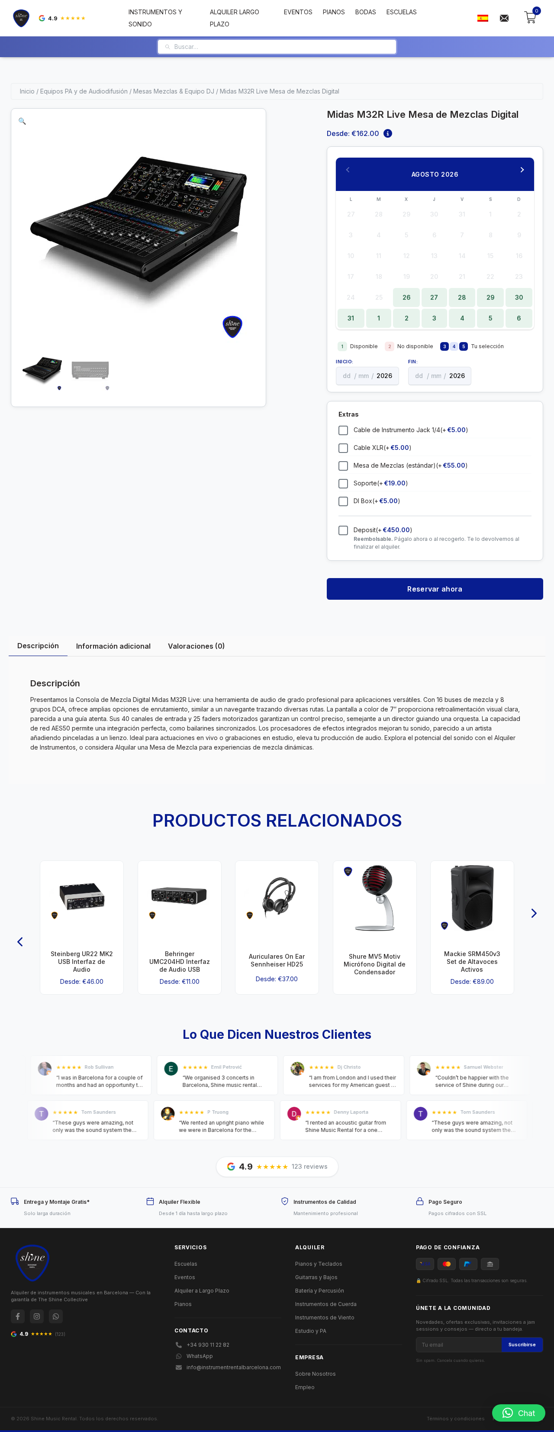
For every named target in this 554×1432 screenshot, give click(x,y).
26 (407, 297)
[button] (22, 121)
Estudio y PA (310, 1331)
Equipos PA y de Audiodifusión (84, 91)
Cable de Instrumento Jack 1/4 (411, 429)
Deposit (383, 529)
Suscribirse (522, 1344)
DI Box (377, 500)
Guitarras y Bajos (316, 1277)
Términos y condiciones (456, 1419)
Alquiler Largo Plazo (234, 18)
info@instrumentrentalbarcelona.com (234, 1367)
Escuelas (402, 12)
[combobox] (282, 46)
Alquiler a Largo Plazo (201, 1290)
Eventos (298, 12)
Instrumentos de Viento (324, 1317)
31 (351, 318)
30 (519, 297)
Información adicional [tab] (113, 646)
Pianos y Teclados (318, 1264)
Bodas (365, 12)
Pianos (334, 12)
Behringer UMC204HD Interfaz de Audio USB (179, 961)
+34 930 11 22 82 (208, 1344)
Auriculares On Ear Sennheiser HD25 (277, 960)
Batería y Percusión (319, 1290)
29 (490, 297)
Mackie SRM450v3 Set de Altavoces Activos (472, 961)
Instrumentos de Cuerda (326, 1304)
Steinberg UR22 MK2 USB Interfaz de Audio (82, 961)
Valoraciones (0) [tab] (196, 646)
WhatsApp (200, 1356)
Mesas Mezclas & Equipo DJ (173, 91)
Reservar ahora (434, 589)
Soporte (381, 483)
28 (462, 297)
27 (434, 297)
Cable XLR (383, 447)
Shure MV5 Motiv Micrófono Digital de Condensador (375, 964)
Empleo (305, 1387)
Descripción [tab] (38, 645)
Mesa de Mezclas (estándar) (411, 465)
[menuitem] (482, 18)
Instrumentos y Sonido (155, 18)
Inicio (27, 91)
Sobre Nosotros (315, 1374)
